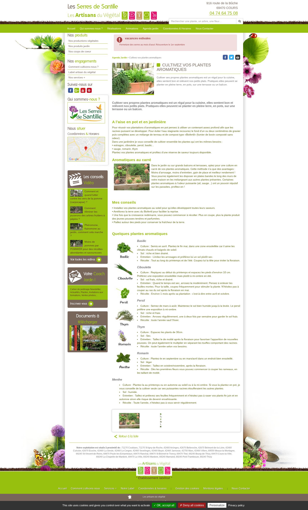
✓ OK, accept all (164, 505)
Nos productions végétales (83, 40)
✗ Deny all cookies (192, 505)
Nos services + (76, 77)
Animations (132, 28)
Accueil (71, 28)
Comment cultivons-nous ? (83, 66)
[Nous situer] (86, 149)
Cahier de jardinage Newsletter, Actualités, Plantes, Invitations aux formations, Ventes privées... (86, 292)
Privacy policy (236, 505)
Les (93, 7)
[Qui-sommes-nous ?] (86, 112)
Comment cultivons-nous (85, 488)
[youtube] (83, 90)
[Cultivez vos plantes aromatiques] (133, 79)
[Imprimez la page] (237, 57)
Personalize (217, 505)
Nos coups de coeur (79, 51)
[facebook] (71, 90)
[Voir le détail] (76, 193)
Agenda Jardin (119, 57)
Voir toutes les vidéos (83, 259)
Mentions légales (213, 488)
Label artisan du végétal (82, 72)
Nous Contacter (204, 28)
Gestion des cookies (187, 488)
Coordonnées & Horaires (177, 28)
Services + (110, 488)
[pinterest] (89, 90)
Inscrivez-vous (79, 303)
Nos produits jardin (79, 46)
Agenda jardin (150, 28)
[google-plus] (77, 90)
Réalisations (114, 28)
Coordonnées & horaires (152, 488)
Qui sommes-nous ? (91, 28)
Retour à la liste (128, 436)
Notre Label (127, 488)
